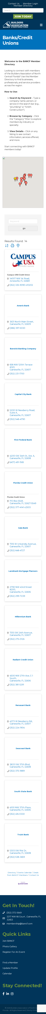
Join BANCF (8, 941)
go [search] (24, 228)
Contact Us (13, 4)
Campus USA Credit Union (18, 275)
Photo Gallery (10, 946)
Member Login (30, 4)
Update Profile (10, 968)
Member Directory (23, 6)
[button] (15, 179)
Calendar (7, 973)
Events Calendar (24, 873)
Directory (12, 873)
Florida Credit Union (16, 497)
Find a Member (10, 962)
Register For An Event (14, 952)
